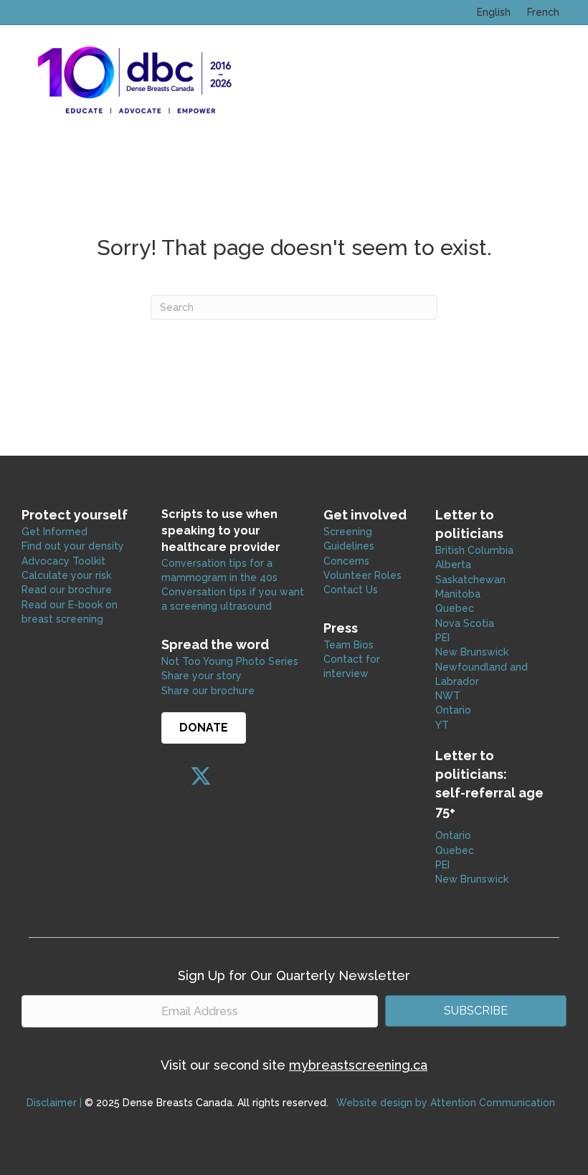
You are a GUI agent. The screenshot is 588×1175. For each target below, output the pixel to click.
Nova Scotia (464, 623)
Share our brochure (208, 690)
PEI (442, 637)
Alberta (453, 564)
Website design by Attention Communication (445, 1102)
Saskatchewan (470, 579)
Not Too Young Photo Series (229, 661)
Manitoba (457, 594)
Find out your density (73, 546)
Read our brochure (67, 589)
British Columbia (474, 550)
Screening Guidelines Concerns (348, 546)
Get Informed (54, 531)
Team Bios (348, 645)
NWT (447, 695)
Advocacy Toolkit (63, 561)
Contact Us (350, 589)
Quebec (454, 608)
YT (442, 725)
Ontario (454, 710)
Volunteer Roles (362, 575)
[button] (172, 776)
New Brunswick (471, 652)
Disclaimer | (54, 1102)
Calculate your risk (66, 575)
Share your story (201, 675)
